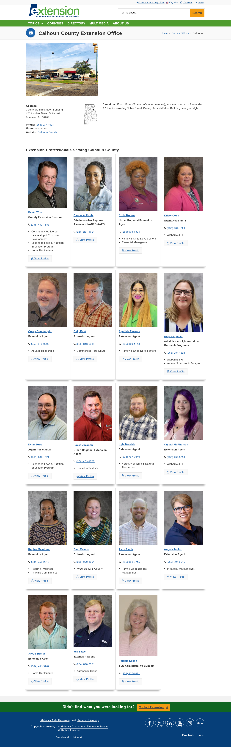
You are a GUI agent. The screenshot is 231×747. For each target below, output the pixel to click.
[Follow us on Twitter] (159, 724)
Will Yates (80, 651)
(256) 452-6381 (176, 457)
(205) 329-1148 (131, 344)
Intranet (77, 737)
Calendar (187, 2)
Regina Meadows (39, 549)
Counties (55, 23)
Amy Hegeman (173, 336)
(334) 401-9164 (40, 666)
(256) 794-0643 (176, 561)
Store (201, 2)
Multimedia (99, 23)
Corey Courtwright (40, 331)
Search (197, 13)
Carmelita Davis (84, 215)
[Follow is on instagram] (190, 724)
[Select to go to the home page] (54, 10)
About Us (121, 23)
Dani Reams (81, 549)
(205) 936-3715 (131, 562)
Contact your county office (151, 2)
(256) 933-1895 (131, 231)
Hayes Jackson (83, 445)
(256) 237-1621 (45, 124)
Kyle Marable (127, 444)
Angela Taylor (173, 549)
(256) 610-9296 (40, 344)
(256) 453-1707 (85, 461)
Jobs (201, 735)
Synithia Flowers (129, 331)
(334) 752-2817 (40, 562)
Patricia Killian (128, 661)
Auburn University (88, 720)
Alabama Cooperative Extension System (84, 726)
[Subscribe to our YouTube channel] (179, 724)
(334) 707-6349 (131, 456)
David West (35, 212)
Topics (34, 23)
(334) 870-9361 (85, 664)
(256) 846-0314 (85, 344)
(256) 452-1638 (40, 224)
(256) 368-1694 (85, 561)
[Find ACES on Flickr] (200, 724)
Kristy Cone (171, 215)
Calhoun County (47, 132)
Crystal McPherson (176, 444)
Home (164, 33)
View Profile (41, 258)
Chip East (80, 331)
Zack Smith (126, 549)
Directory (76, 23)
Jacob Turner (36, 653)
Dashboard (62, 737)
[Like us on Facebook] (149, 724)
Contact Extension (151, 707)
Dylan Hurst (35, 444)
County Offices (180, 33)
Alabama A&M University (55, 720)
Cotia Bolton (127, 215)
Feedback (188, 735)
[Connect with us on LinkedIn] (169, 724)
